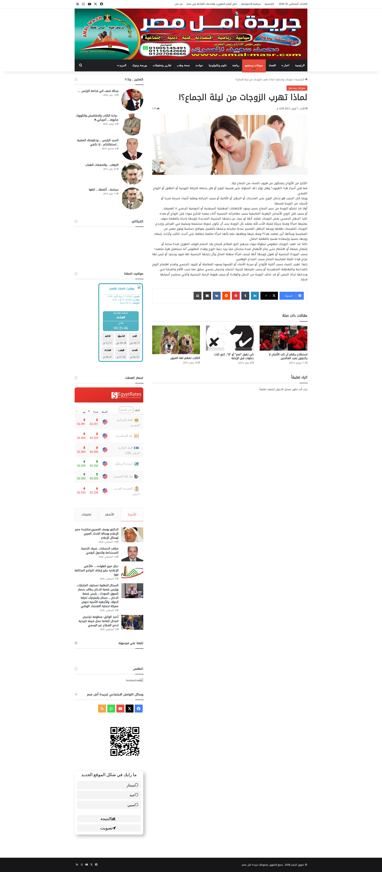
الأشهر (109, 514)
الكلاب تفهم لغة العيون (185, 358)
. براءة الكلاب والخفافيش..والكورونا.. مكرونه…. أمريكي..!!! (96, 117)
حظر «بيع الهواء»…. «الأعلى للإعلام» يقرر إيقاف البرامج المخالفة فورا (96, 570)
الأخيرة (132, 514)
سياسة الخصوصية (251, 3)
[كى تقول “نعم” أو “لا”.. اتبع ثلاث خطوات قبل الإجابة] (230, 338)
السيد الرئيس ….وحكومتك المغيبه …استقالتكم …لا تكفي (97, 142)
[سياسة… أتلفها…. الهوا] (132, 198)
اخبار (286, 65)
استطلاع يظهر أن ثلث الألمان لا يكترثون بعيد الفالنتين (288, 356)
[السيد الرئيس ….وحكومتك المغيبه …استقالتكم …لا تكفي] (132, 149)
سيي (131, 804)
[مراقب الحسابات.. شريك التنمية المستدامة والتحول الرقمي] (132, 553)
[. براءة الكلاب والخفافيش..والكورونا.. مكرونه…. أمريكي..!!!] (132, 124)
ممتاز (131, 785)
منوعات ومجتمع (254, 65)
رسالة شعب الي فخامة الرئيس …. (98, 91)
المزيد (122, 65)
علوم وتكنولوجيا (218, 65)
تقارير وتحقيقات (162, 65)
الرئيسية (269, 3)
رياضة (235, 65)
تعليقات (86, 514)
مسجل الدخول (283, 389)
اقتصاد (272, 65)
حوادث (199, 65)
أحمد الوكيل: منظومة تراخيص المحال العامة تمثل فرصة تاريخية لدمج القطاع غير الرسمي (98, 621)
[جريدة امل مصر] (191, 34)
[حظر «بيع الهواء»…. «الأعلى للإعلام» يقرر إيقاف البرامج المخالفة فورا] (132, 571)
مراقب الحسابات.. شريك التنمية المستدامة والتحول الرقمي (99, 550)
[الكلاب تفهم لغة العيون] (176, 340)
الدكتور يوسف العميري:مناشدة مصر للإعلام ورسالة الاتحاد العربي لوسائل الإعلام (96, 534)
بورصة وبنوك (139, 65)
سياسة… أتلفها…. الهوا (103, 189)
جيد (132, 794)
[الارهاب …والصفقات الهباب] (132, 174)
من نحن (179, 3)
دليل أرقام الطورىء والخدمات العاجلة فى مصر (212, 3)
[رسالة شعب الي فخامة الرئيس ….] (132, 100)
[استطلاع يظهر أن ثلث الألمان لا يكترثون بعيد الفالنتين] (283, 338)
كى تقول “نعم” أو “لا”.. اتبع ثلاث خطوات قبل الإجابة (234, 356)
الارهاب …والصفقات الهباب (101, 165)
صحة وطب (183, 65)
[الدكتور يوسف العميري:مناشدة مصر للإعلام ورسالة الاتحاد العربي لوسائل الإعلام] (132, 534)
